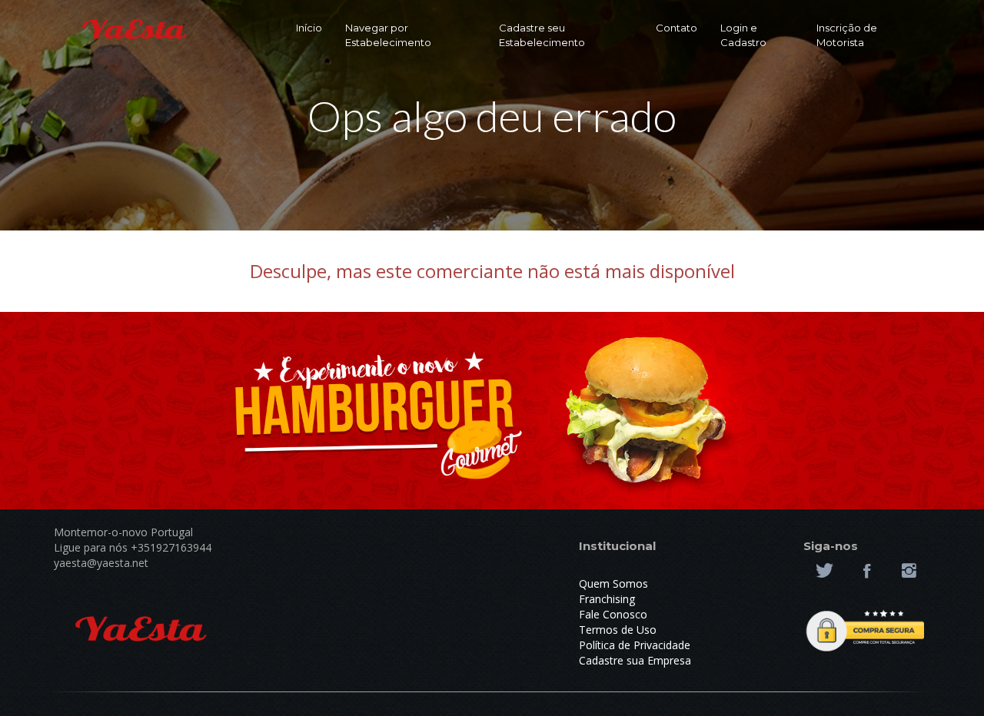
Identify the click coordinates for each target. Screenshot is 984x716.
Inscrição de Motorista (846, 35)
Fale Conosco (613, 614)
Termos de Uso (618, 629)
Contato (676, 28)
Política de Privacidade (634, 645)
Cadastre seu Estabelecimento (542, 35)
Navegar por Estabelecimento (388, 35)
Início (309, 28)
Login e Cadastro (743, 35)
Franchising (607, 599)
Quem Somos (613, 583)
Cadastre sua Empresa (635, 660)
